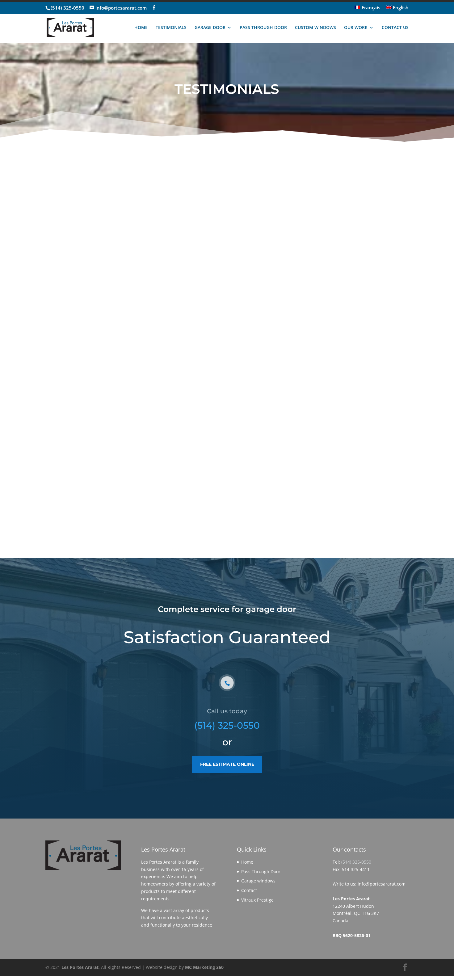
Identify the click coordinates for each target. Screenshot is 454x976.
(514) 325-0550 (67, 8)
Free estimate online (227, 764)
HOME (141, 27)
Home (247, 862)
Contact (249, 890)
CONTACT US (395, 27)
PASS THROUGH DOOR (263, 27)
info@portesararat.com (382, 884)
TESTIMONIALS (171, 27)
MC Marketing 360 (204, 967)
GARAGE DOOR (210, 27)
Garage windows (258, 881)
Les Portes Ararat (80, 967)
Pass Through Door (260, 871)
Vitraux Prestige (257, 900)
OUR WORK (356, 27)
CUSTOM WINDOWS (315, 27)
